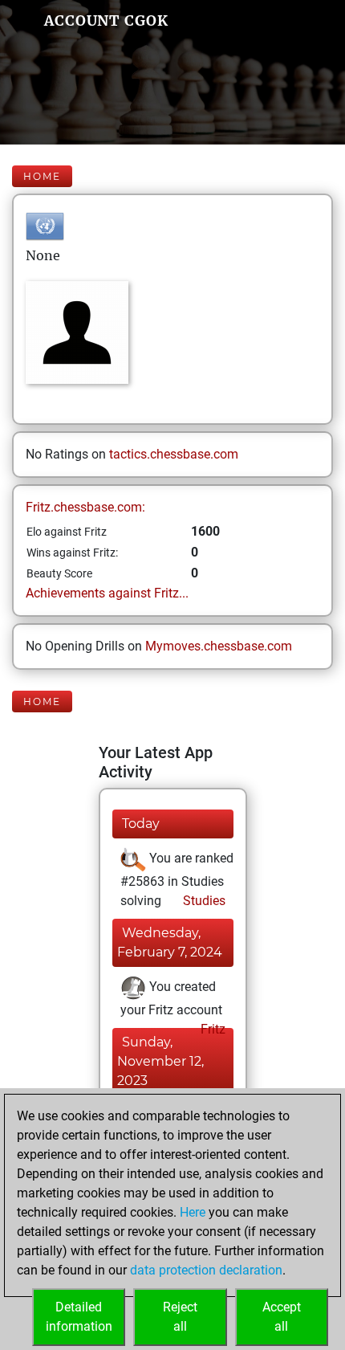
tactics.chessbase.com (173, 454)
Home (42, 176)
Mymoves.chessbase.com (218, 646)
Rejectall (180, 1316)
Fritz (211, 1029)
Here (192, 1212)
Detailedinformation (79, 1316)
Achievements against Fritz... (107, 593)
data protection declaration (206, 1270)
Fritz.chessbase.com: (85, 507)
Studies (202, 900)
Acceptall (281, 1316)
